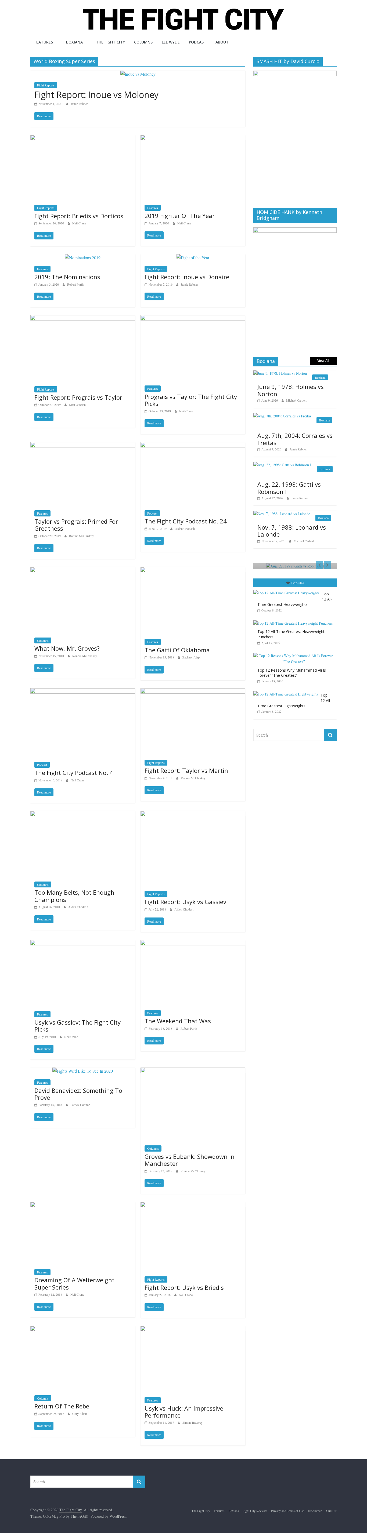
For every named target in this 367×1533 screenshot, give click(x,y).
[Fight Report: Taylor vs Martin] (193, 691)
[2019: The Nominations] (82, 257)
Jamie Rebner (79, 103)
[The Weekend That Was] (193, 943)
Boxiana (74, 42)
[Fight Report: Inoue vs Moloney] (138, 74)
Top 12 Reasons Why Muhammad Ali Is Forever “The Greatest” (291, 673)
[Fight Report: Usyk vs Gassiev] (193, 814)
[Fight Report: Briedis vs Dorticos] (82, 138)
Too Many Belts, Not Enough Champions (74, 895)
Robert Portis (75, 284)
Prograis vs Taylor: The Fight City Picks (191, 399)
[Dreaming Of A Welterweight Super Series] (82, 1205)
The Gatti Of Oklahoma (177, 650)
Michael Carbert (296, 400)
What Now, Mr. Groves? (67, 648)
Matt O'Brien (77, 404)
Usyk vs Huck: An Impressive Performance (184, 1411)
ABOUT (222, 42)
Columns (143, 42)
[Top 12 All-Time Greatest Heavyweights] (287, 590)
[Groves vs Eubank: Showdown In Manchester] (193, 1071)
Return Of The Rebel (62, 1406)
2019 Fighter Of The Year (180, 216)
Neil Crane (79, 223)
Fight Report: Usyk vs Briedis (184, 1287)
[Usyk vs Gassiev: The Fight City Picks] (82, 943)
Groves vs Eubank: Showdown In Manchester (190, 1159)
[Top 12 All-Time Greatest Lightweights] (287, 691)
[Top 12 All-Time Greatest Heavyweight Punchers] (294, 620)
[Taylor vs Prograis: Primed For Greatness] (82, 445)
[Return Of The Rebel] (82, 1329)
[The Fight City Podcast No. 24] (193, 445)
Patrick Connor (80, 1104)
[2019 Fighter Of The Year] (193, 138)
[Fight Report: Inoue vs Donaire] (193, 257)
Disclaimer (315, 1511)
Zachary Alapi (191, 657)
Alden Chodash (185, 528)
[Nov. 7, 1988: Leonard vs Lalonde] (281, 513)
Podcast (197, 42)
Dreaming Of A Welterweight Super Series (74, 1283)
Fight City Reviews (255, 1511)
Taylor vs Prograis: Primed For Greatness (76, 524)
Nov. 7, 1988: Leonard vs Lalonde (291, 530)
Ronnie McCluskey (81, 536)
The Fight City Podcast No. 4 (73, 773)
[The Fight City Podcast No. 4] (82, 691)
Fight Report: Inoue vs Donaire (187, 277)
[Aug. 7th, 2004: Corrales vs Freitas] (282, 415)
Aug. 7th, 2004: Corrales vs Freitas (295, 438)
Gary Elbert (79, 1413)
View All (323, 360)
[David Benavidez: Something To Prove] (82, 1071)
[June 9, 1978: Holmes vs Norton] (280, 373)
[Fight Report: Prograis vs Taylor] (82, 318)
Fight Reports (46, 85)
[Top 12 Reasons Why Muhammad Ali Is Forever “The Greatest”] (295, 653)
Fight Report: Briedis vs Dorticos (78, 216)
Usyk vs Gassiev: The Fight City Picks (77, 1025)
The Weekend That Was (178, 1021)
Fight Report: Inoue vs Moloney (96, 94)
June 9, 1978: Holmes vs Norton (290, 390)
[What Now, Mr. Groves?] (82, 570)
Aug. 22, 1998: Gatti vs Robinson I (289, 487)
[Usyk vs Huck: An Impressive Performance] (193, 1329)
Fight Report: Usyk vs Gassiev (185, 902)
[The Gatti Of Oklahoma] (193, 570)
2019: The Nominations (67, 277)
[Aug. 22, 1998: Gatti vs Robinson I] (282, 464)
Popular (297, 582)
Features (43, 42)
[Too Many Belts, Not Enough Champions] (82, 814)
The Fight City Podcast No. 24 (186, 521)
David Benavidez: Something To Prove (78, 1093)
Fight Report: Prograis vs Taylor (78, 397)
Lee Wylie (171, 42)
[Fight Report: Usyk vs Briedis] (193, 1205)
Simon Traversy (192, 1422)
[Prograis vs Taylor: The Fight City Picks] (193, 318)
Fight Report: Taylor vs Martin (186, 770)
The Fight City (110, 42)
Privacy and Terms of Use (287, 1511)
